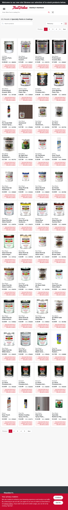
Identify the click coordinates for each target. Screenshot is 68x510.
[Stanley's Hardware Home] (20, 7)
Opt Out (58, 502)
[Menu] (4, 9)
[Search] (49, 12)
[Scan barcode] (52, 12)
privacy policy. (8, 503)
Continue (58, 497)
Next (64, 29)
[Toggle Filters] (66, 24)
